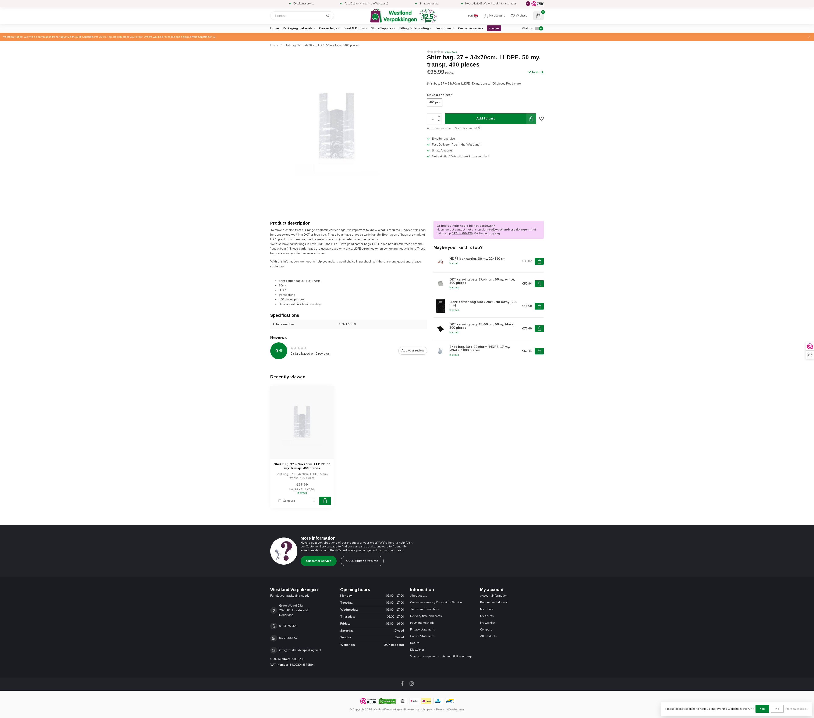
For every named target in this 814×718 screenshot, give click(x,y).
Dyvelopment (456, 709)
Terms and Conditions (425, 609)
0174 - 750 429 (462, 233)
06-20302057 (288, 638)
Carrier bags (328, 28)
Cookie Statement (422, 636)
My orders (486, 609)
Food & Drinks (354, 28)
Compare (289, 500)
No (777, 709)
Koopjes (494, 28)
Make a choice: (439, 95)
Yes (762, 709)
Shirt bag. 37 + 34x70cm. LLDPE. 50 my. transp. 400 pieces (321, 45)
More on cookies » (797, 709)
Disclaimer (417, 650)
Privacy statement (422, 630)
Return (414, 643)
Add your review (412, 351)
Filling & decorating (414, 28)
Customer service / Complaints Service (436, 602)
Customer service (470, 28)
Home (274, 28)
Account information (493, 596)
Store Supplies (382, 28)
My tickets (487, 616)
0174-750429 (288, 626)
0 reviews (451, 52)
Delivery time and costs (426, 616)
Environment (444, 28)
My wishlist (487, 623)
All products (488, 636)
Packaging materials (297, 28)
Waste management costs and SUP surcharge (441, 656)
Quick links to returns (362, 561)
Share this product (466, 128)
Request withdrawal (494, 602)
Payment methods (422, 623)
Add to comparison (439, 128)
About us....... (418, 596)
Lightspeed (426, 709)
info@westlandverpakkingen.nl (509, 230)
